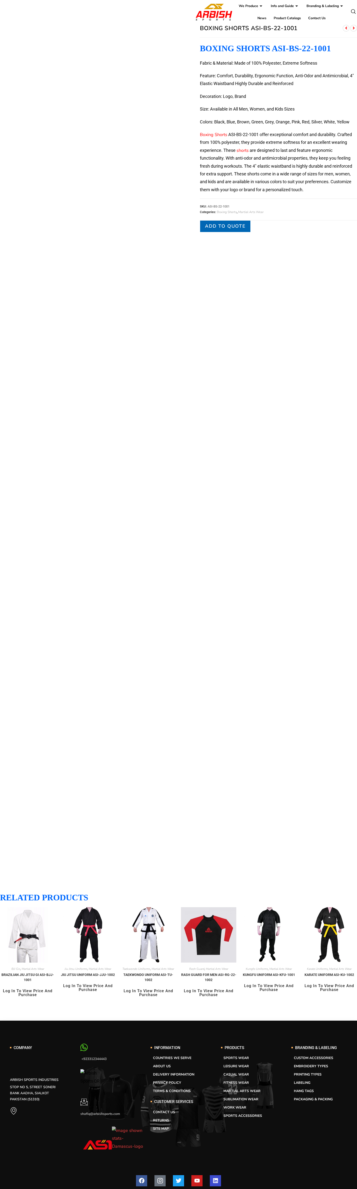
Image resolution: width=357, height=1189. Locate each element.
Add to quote (225, 226)
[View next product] (353, 28)
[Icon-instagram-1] (160, 1180)
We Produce (248, 6)
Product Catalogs (287, 18)
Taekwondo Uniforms (136, 969)
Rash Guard (196, 969)
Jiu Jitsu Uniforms (76, 969)
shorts (243, 150)
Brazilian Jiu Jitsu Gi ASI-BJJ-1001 (27, 977)
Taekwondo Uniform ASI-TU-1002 (148, 977)
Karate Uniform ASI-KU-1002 (329, 975)
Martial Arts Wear (251, 212)
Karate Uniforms (317, 969)
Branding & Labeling (322, 6)
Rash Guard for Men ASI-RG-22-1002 (208, 977)
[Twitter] (178, 1180)
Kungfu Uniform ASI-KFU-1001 (269, 975)
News (261, 18)
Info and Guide (282, 6)
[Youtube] (197, 1180)
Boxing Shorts (213, 135)
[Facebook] (141, 1180)
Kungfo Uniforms (257, 969)
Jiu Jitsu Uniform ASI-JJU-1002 (88, 975)
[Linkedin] (215, 1180)
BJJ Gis (15, 969)
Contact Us (317, 18)
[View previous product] (346, 28)
